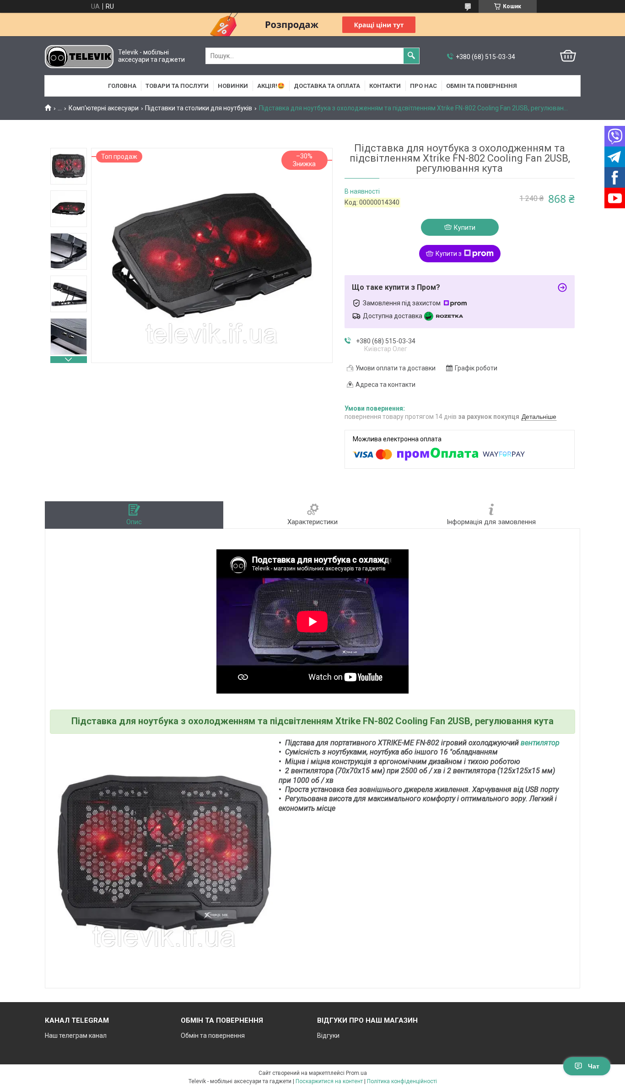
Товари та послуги (177, 85)
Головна (122, 85)
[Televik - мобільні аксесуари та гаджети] (79, 56)
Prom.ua (356, 1073)
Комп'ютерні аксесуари (104, 108)
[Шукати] (411, 56)
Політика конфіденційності (402, 1081)
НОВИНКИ (233, 85)
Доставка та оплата (327, 85)
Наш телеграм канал (76, 1035)
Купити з (449, 253)
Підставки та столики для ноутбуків (198, 108)
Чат (593, 1066)
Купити (464, 227)
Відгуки (328, 1035)
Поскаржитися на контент (329, 1081)
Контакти (385, 85)
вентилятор (540, 742)
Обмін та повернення (481, 85)
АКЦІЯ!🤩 (271, 85)
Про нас (423, 85)
